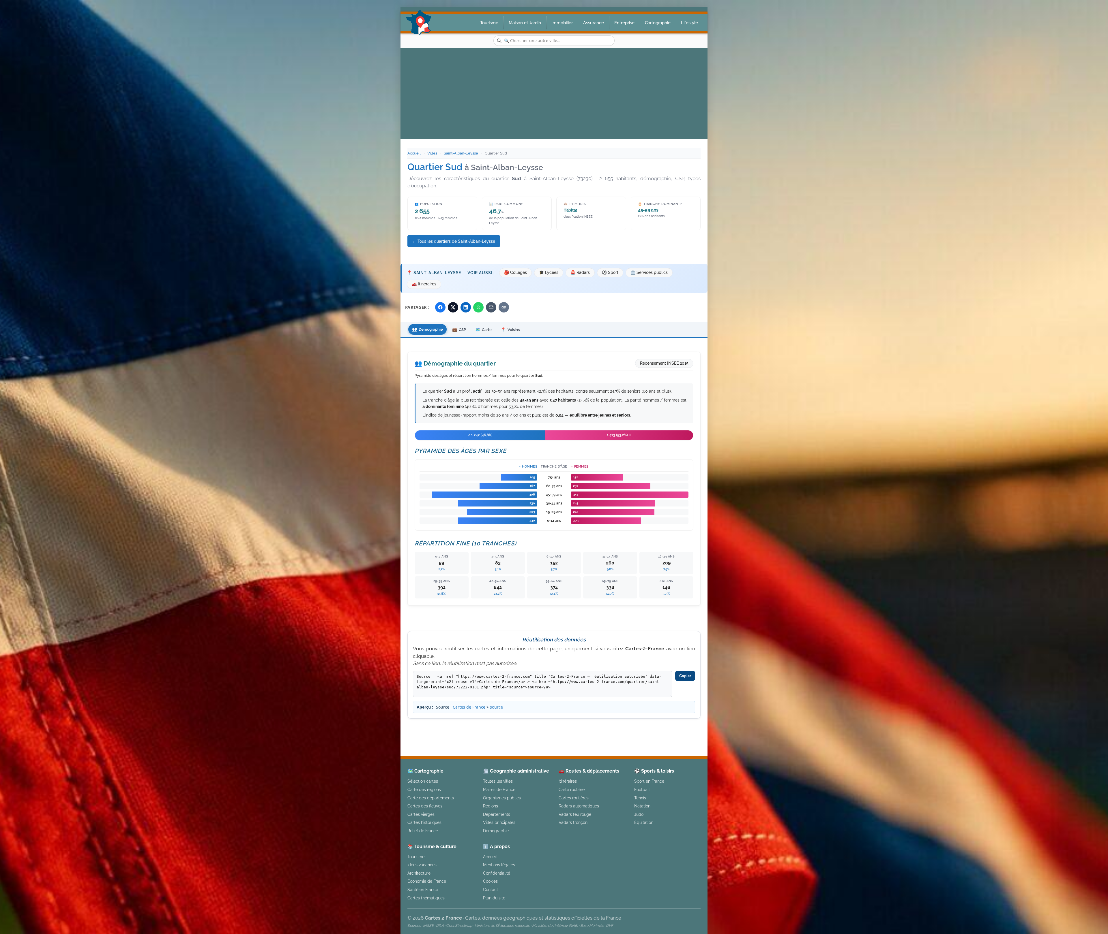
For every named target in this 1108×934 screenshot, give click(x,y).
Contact (490, 889)
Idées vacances (422, 864)
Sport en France (649, 781)
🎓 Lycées (548, 272)
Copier (685, 676)
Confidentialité (496, 873)
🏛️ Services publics (649, 272)
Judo (638, 814)
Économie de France (426, 881)
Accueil (414, 153)
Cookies (490, 881)
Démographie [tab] (427, 329)
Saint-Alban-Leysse (461, 153)
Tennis (640, 797)
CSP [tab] (459, 329)
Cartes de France (469, 707)
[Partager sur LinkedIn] (466, 307)
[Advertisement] (554, 91)
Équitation (643, 822)
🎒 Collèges (515, 272)
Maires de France (499, 789)
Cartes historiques (424, 822)
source (496, 707)
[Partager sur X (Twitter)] (453, 307)
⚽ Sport (610, 272)
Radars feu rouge (575, 814)
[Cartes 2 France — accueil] (419, 22)
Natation (642, 805)
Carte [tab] (483, 329)
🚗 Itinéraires (424, 284)
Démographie (496, 830)
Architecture (419, 873)
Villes (432, 153)
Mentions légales (602, 728)
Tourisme (489, 22)
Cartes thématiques (426, 897)
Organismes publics (502, 797)
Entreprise (624, 22)
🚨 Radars (580, 272)
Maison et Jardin (525, 22)
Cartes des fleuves (424, 805)
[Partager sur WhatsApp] (478, 307)
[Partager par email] (491, 307)
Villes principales (499, 822)
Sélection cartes (422, 781)
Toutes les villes (498, 781)
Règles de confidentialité (656, 728)
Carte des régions (424, 789)
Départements (496, 814)
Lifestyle (689, 22)
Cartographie (658, 22)
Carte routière (572, 789)
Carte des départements (430, 797)
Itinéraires (568, 781)
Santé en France (422, 889)
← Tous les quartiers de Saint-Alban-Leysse (453, 241)
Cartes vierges (421, 814)
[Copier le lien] (504, 307)
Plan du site (494, 897)
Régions (490, 805)
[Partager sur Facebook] (440, 307)
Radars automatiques (579, 805)
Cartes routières (574, 797)
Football (642, 789)
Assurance (593, 22)
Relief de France (422, 830)
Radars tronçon (573, 822)
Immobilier (562, 22)
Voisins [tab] (510, 329)
